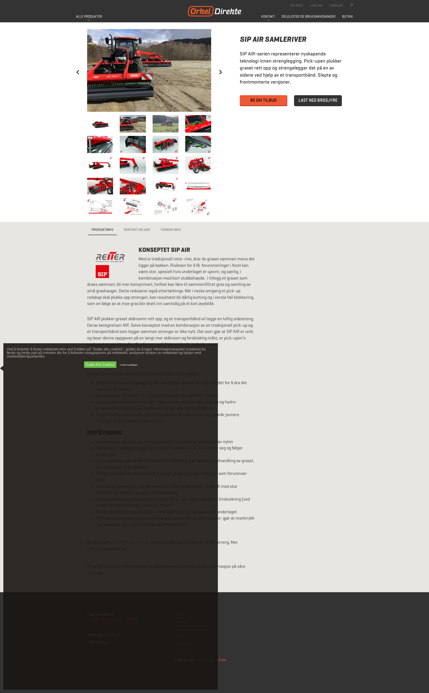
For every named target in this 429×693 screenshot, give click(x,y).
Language (336, 5)
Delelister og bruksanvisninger (308, 17)
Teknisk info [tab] (170, 230)
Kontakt (268, 17)
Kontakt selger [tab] (137, 230)
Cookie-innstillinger (128, 365)
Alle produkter (89, 17)
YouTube (220, 660)
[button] (78, 91)
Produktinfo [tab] (103, 230)
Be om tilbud (263, 100)
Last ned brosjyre (318, 100)
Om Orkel (296, 5)
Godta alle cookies (100, 364)
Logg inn (316, 5)
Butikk (347, 17)
